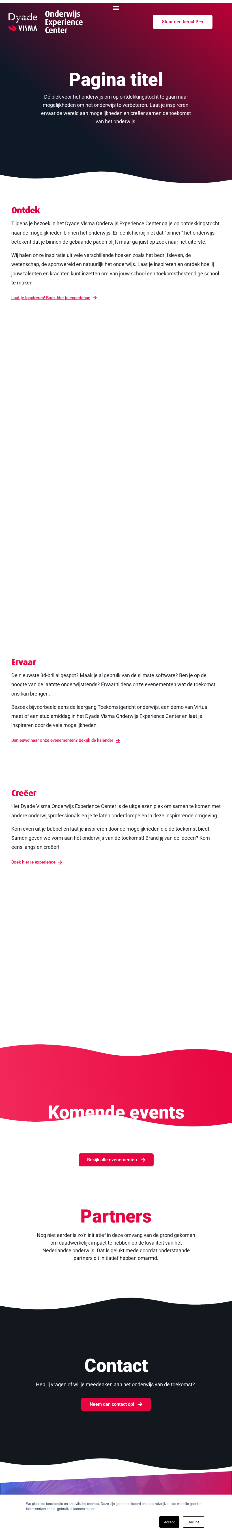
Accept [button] (169, 1521)
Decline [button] (193, 1521)
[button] (116, 7)
